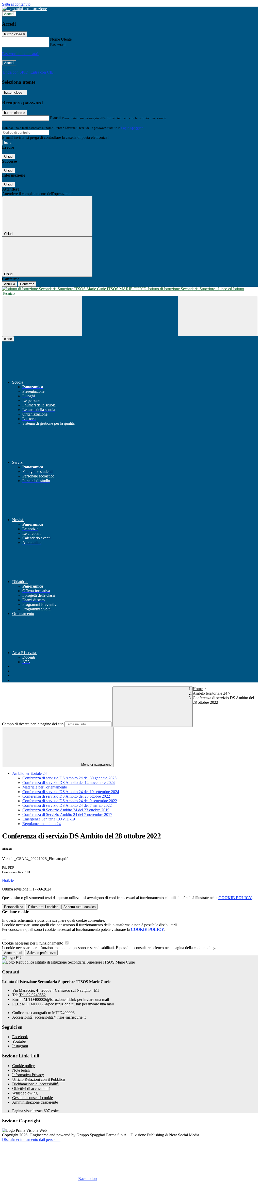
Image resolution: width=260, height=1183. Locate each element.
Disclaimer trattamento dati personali (31, 1139)
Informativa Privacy (28, 1075)
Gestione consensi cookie (32, 1097)
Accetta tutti (79, 907)
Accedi (9, 14)
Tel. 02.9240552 (32, 995)
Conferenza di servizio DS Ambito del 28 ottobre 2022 (66, 796)
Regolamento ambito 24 (41, 823)
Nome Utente (61, 39)
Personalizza (13, 907)
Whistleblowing (25, 1093)
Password (58, 44)
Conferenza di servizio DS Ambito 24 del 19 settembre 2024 (70, 792)
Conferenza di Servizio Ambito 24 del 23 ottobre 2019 (65, 810)
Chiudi (8, 156)
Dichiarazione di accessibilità (35, 1084)
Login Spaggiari (132, 128)
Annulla (9, 284)
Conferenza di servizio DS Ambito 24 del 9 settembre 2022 (69, 801)
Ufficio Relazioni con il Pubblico (38, 1079)
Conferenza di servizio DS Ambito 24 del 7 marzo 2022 (67, 805)
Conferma (27, 284)
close (8, 339)
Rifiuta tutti (43, 907)
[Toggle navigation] (42, 316)
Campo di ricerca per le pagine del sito (32, 724)
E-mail (55, 118)
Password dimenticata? (20, 54)
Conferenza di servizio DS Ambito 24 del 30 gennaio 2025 (69, 778)
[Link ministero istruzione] (24, 9)
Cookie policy (23, 1066)
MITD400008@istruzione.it (66, 999)
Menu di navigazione (95, 764)
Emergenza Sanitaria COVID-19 (48, 819)
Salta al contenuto (16, 4)
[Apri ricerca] (218, 316)
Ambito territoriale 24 (210, 693)
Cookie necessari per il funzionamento (33, 943)
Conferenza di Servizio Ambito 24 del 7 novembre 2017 (67, 814)
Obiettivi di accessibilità (31, 1088)
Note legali (21, 1070)
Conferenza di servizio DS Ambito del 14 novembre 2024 (68, 782)
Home (198, 689)
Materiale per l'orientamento (44, 787)
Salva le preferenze (41, 953)
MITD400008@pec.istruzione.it (68, 1004)
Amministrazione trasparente (35, 1102)
